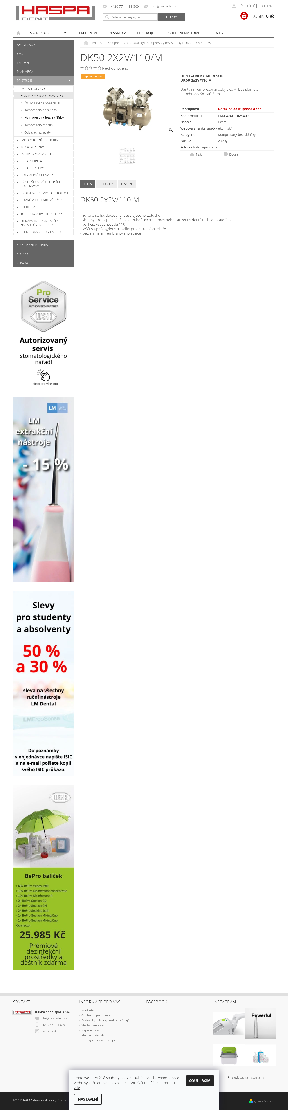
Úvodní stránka (19, 33)
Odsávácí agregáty (37, 132)
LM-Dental (88, 33)
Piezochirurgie (33, 161)
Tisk (199, 154)
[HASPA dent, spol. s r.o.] (55, 13)
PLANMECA (117, 33)
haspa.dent (48, 1031)
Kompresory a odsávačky (42, 95)
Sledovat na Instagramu (248, 1077)
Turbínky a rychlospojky (41, 214)
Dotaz (233, 154)
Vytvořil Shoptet (264, 1101)
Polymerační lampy (37, 175)
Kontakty (87, 1010)
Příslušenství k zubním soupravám (40, 184)
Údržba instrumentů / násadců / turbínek (39, 223)
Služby (217, 33)
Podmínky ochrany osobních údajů (105, 1020)
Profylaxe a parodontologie (45, 193)
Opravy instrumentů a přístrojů (102, 1040)
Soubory (106, 184)
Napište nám (90, 1030)
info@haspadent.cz (53, 1018)
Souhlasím (200, 1080)
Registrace (266, 6)
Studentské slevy (92, 1025)
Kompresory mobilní (39, 125)
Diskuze (127, 184)
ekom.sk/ (225, 128)
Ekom (222, 122)
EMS (64, 33)
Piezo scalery (32, 168)
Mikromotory (32, 147)
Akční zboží (40, 33)
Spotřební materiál (182, 33)
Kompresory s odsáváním (42, 102)
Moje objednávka (93, 1035)
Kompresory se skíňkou (41, 110)
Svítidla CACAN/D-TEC (38, 154)
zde (77, 1087)
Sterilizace (30, 207)
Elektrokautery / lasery (41, 232)
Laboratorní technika (39, 140)
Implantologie (33, 88)
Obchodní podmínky (95, 1015)
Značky (23, 262)
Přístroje (145, 33)
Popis (88, 184)
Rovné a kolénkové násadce (45, 200)
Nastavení (88, 1099)
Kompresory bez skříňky (44, 117)
